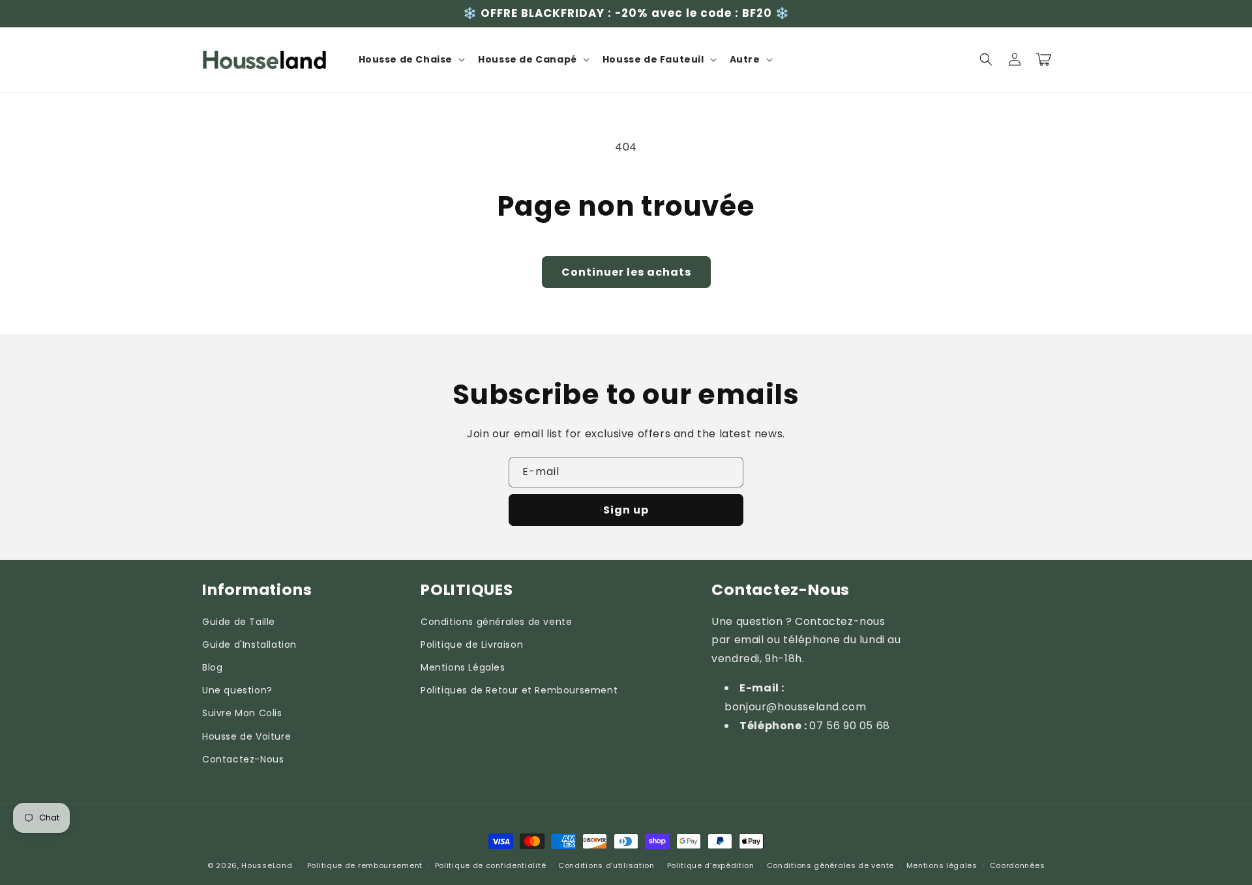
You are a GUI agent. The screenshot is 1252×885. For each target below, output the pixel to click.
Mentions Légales (463, 667)
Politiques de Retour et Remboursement (519, 690)
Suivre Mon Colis (242, 712)
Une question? (237, 690)
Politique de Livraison (472, 644)
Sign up (626, 509)
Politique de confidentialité (490, 865)
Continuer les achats (626, 272)
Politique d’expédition (710, 865)
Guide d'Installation (249, 644)
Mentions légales (941, 865)
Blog (212, 667)
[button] (411, 59)
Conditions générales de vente (496, 621)
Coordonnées (1017, 865)
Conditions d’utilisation (606, 865)
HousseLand (266, 865)
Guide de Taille (238, 621)
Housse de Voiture (246, 736)
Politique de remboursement (365, 865)
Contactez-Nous (243, 759)
